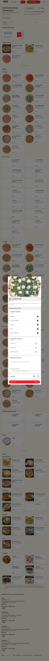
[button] (24, 287)
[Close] (39, 278)
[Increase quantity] (38, 376)
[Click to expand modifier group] (38, 343)
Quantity (12, 376)
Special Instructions (15, 357)
